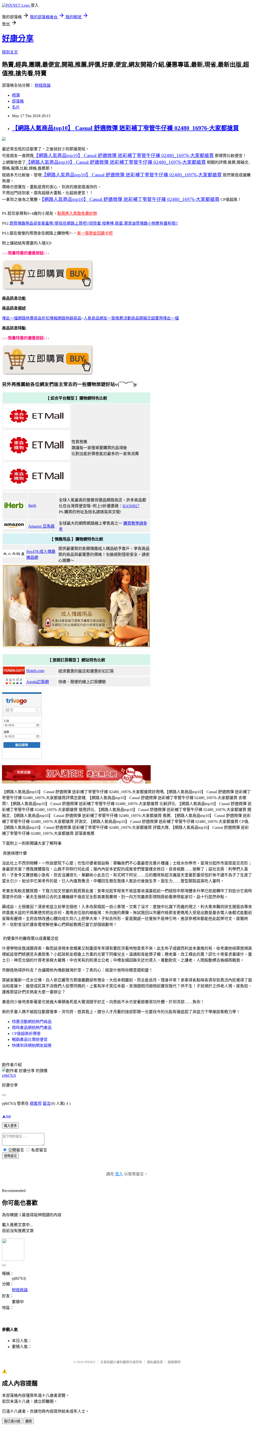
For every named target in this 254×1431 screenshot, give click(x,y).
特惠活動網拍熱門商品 (32, 1022)
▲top (6, 1116)
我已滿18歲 (12, 1421)
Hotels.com (35, 671)
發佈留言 (10, 1156)
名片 (16, 107)
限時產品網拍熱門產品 (32, 1028)
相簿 (16, 95)
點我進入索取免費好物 (77, 213)
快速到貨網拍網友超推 (32, 1045)
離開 (28, 1421)
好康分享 (18, 38)
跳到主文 (10, 52)
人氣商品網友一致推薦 (103, 318)
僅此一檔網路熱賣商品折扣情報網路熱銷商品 (41, 318)
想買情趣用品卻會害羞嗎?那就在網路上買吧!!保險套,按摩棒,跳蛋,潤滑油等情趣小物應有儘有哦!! (93, 223)
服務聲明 (174, 1362)
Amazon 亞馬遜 (41, 526)
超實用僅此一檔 (165, 318)
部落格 (18, 101)
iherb (32, 505)
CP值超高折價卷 (26, 1033)
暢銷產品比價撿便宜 (30, 1039)
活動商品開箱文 (137, 318)
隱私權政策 (155, 1362)
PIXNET (89, 1362)
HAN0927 (131, 506)
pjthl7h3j (9, 1075)
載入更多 (10, 1126)
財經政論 (43, 85)
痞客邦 (36, 1103)
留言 (47, 1103)
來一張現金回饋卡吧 (95, 233)
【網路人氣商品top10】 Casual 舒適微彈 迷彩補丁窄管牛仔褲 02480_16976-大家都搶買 (125, 128)
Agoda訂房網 (37, 682)
